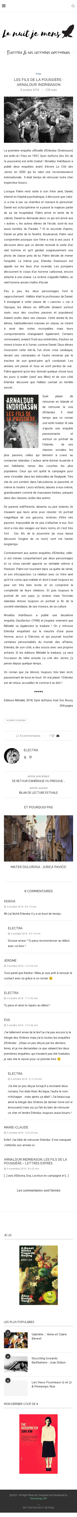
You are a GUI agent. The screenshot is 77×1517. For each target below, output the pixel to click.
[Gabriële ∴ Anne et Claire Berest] (16, 1340)
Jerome (10, 960)
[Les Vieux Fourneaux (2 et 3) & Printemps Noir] (16, 1388)
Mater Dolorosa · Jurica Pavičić (38, 867)
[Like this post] (53, 735)
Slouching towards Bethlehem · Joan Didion (49, 1360)
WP (45, 1498)
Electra (31, 750)
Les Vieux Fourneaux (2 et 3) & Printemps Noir (52, 1384)
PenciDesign (36, 1498)
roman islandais (16, 720)
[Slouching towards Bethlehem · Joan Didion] (16, 1364)
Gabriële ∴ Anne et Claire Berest (49, 1336)
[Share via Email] (57, 735)
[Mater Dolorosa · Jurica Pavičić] (38, 838)
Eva (7, 1020)
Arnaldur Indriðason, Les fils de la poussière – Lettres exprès (35, 1161)
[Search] (73, 6)
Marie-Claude (16, 1127)
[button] (7, 844)
